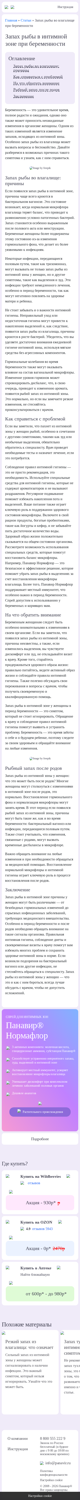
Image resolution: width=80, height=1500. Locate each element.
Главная (11, 20)
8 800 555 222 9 (52, 1438)
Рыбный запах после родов (36, 90)
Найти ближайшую (35, 1274)
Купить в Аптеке (35, 1268)
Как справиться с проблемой (38, 77)
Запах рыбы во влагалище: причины (36, 68)
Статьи (26, 20)
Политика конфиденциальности (54, 1472)
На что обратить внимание (36, 83)
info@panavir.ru (58, 1463)
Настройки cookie (51, 1480)
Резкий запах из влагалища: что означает (29, 1344)
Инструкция (65, 7)
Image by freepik (42, 168)
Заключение (23, 96)
